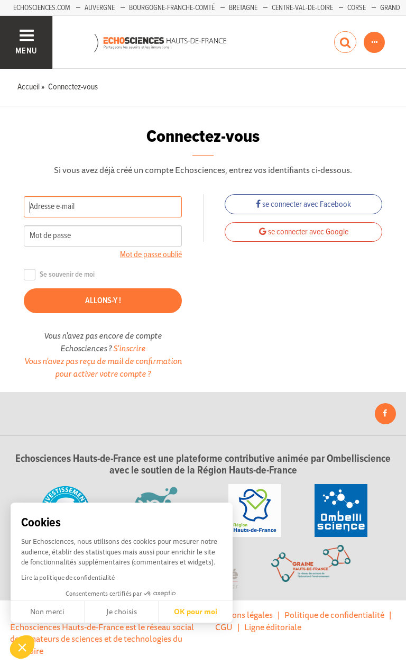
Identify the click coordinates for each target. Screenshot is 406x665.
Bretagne (243, 8)
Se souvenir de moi (67, 275)
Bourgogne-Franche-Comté (172, 8)
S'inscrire (129, 348)
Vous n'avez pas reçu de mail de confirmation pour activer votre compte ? (103, 367)
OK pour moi (195, 611)
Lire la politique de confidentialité (68, 577)
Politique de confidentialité (334, 615)
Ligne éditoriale (272, 627)
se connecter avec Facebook (306, 204)
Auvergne (100, 8)
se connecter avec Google (307, 232)
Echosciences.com (41, 8)
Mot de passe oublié (151, 254)
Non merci (47, 611)
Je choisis (121, 611)
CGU (224, 627)
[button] (22, 647)
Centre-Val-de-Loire (302, 8)
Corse (356, 8)
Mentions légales (241, 615)
